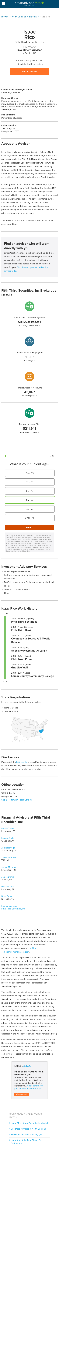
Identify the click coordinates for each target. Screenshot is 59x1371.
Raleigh (33, 16)
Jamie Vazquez (8, 857)
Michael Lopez (8, 886)
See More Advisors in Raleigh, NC (27, 1134)
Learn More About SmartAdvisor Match (29, 1123)
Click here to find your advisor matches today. (28, 1087)
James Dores (7, 877)
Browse (5, 16)
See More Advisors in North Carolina (28, 1128)
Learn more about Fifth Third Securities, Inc (13, 907)
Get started (21, 1094)
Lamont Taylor (8, 838)
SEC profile (21, 762)
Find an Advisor (29, 71)
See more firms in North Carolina (16, 799)
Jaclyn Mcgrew (8, 867)
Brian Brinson (7, 896)
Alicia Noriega (8, 847)
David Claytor (7, 828)
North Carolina (19, 16)
